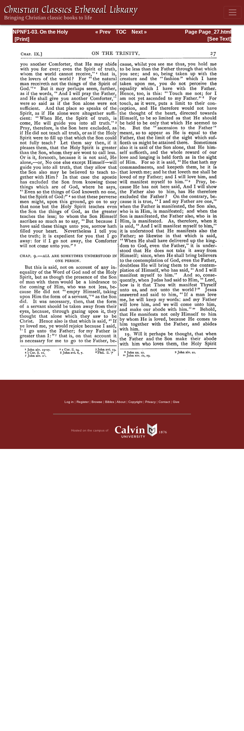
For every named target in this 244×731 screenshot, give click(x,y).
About (121, 402)
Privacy (150, 402)
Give (176, 402)
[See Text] (219, 39)
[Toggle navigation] (232, 12)
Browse (97, 402)
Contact (164, 402)
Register (83, 402)
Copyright (135, 402)
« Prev (103, 32)
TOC (121, 32)
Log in (69, 402)
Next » (139, 32)
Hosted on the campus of (90, 430)
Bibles (109, 402)
